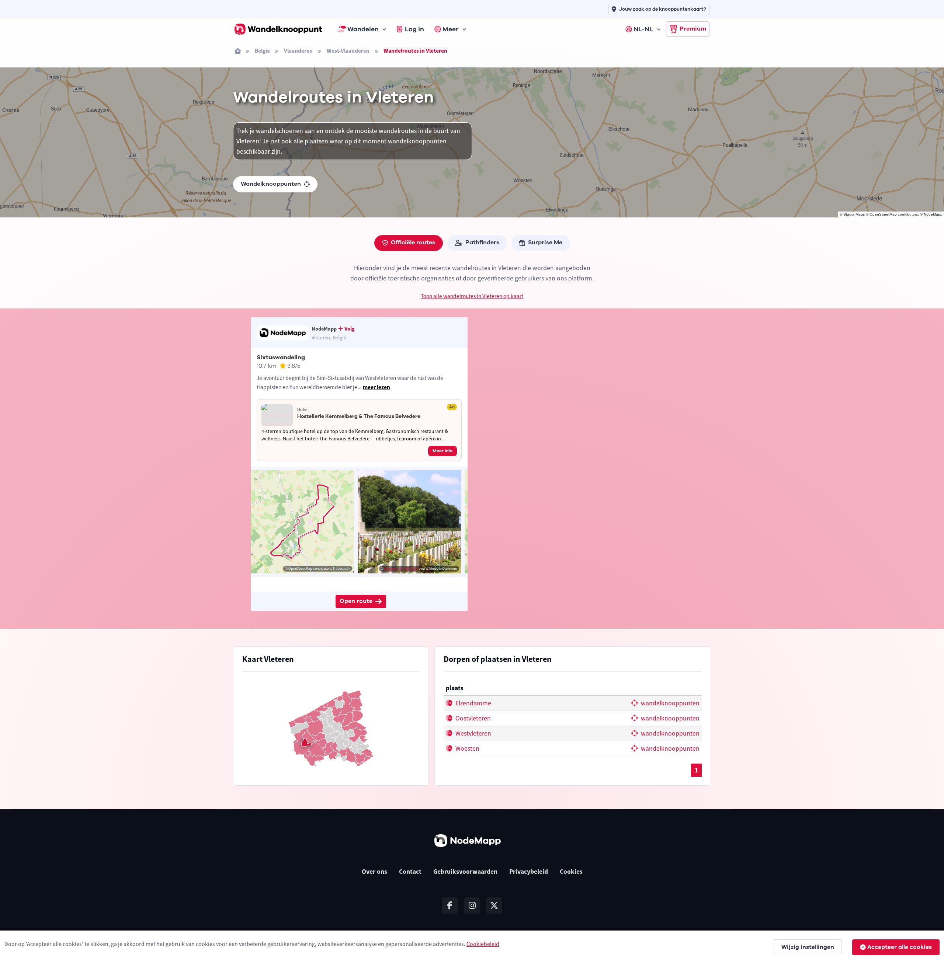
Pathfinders (482, 242)
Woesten (466, 748)
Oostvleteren (472, 718)
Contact (410, 871)
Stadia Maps (854, 214)
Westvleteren (472, 733)
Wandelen (363, 29)
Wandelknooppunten (271, 184)
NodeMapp (933, 214)
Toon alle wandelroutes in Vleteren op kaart (472, 296)
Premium (693, 29)
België (262, 50)
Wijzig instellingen (807, 947)
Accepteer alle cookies (899, 947)
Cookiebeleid (482, 943)
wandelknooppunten (669, 703)
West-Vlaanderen (348, 50)
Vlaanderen (298, 50)
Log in (414, 29)
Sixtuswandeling (281, 357)
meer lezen (376, 387)
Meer (450, 29)
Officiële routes (413, 242)
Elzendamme (472, 703)
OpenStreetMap (883, 214)
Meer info (442, 451)
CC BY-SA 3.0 (409, 568)
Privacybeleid (528, 871)
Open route (356, 601)
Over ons (374, 871)
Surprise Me (545, 242)
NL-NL (643, 29)
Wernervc (391, 568)
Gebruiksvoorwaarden (465, 871)
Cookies (571, 871)
